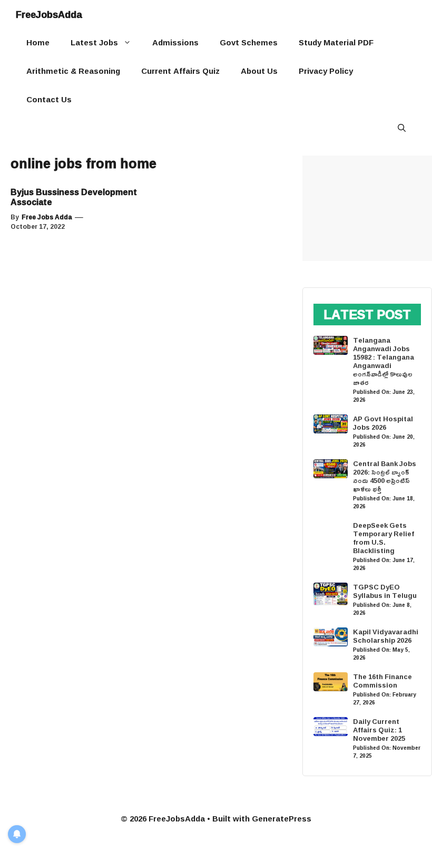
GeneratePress (281, 818)
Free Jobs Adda (47, 217)
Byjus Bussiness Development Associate (74, 197)
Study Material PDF (336, 42)
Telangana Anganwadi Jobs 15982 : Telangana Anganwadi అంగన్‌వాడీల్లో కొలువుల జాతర (383, 361)
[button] (401, 128)
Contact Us (49, 99)
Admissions (175, 42)
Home (38, 42)
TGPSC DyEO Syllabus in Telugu (385, 591)
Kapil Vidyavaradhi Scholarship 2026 (385, 635)
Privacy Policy (326, 71)
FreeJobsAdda (49, 14)
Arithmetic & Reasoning (73, 71)
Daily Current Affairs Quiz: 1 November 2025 (379, 729)
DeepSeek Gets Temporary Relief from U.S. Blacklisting (383, 538)
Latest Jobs (94, 42)
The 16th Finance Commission (382, 680)
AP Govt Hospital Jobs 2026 (383, 422)
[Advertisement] (367, 208)
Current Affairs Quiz (180, 71)
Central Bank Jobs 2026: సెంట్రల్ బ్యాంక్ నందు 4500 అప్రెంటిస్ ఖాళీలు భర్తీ (384, 476)
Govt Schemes (249, 42)
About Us (259, 71)
